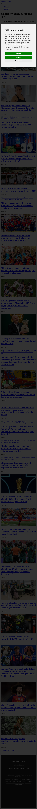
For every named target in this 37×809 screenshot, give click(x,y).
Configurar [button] (18, 61)
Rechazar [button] (18, 57)
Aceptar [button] (18, 53)
